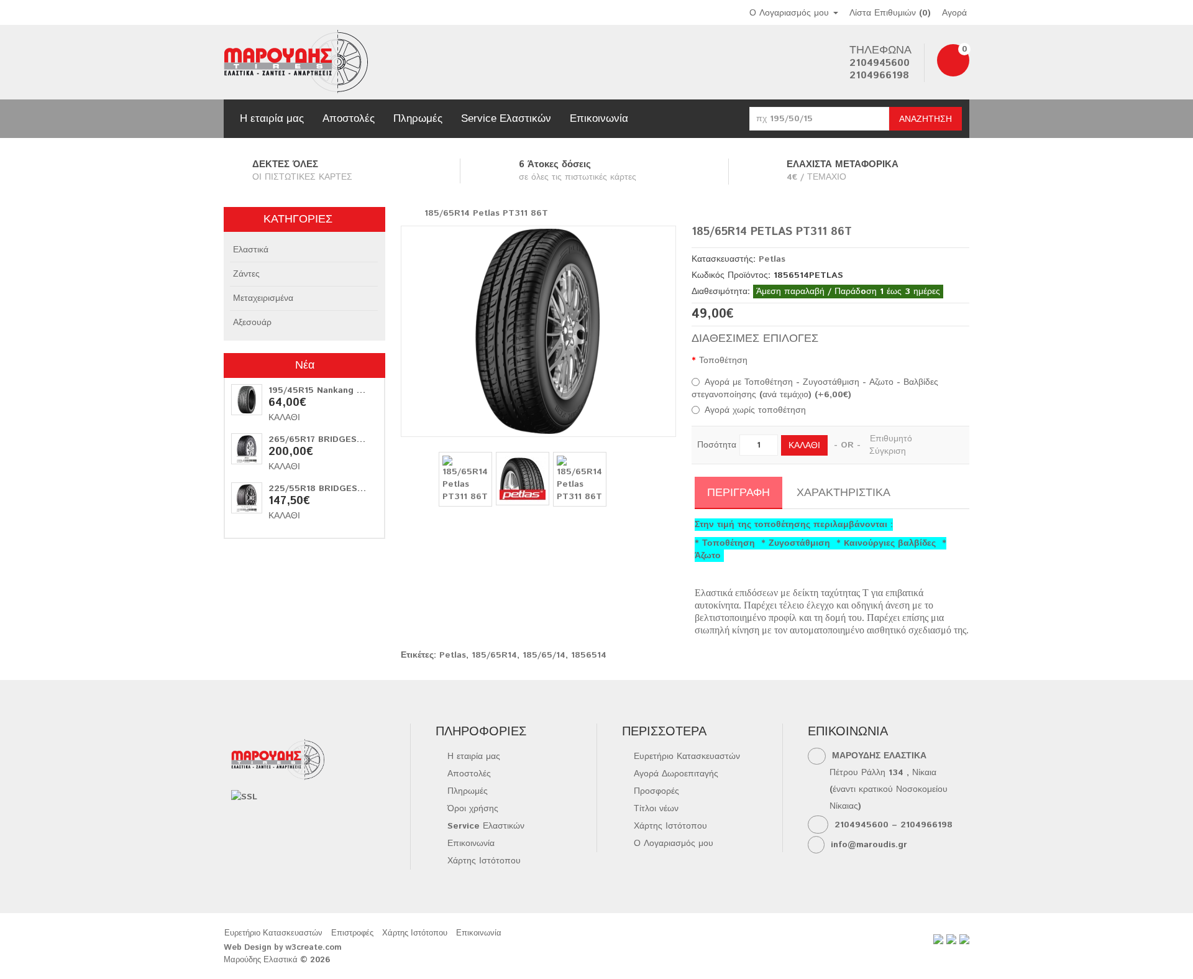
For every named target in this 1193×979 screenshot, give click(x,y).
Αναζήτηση (925, 119)
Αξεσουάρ (252, 322)
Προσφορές (656, 791)
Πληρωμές (417, 118)
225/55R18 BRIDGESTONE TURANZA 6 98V (362, 488)
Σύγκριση (887, 451)
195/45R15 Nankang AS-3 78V (332, 390)
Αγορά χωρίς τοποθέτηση (755, 410)
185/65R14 (494, 655)
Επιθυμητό (891, 439)
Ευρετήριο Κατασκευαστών (687, 756)
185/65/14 (544, 655)
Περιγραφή (738, 492)
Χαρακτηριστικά (843, 492)
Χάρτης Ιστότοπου (484, 861)
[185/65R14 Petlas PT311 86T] (538, 331)
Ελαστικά (250, 250)
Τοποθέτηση (723, 360)
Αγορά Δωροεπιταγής (676, 774)
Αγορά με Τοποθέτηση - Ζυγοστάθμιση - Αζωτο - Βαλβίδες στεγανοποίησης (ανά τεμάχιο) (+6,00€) (815, 388)
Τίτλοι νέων (656, 808)
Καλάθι (284, 417)
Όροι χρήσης (472, 808)
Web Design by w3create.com (283, 948)
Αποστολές (348, 118)
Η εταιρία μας (272, 118)
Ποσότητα (716, 445)
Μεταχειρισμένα (263, 298)
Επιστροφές (352, 933)
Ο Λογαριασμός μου (673, 843)
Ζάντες (246, 274)
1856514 (588, 655)
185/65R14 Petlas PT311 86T (486, 213)
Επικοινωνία (599, 118)
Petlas (772, 259)
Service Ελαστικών (506, 118)
